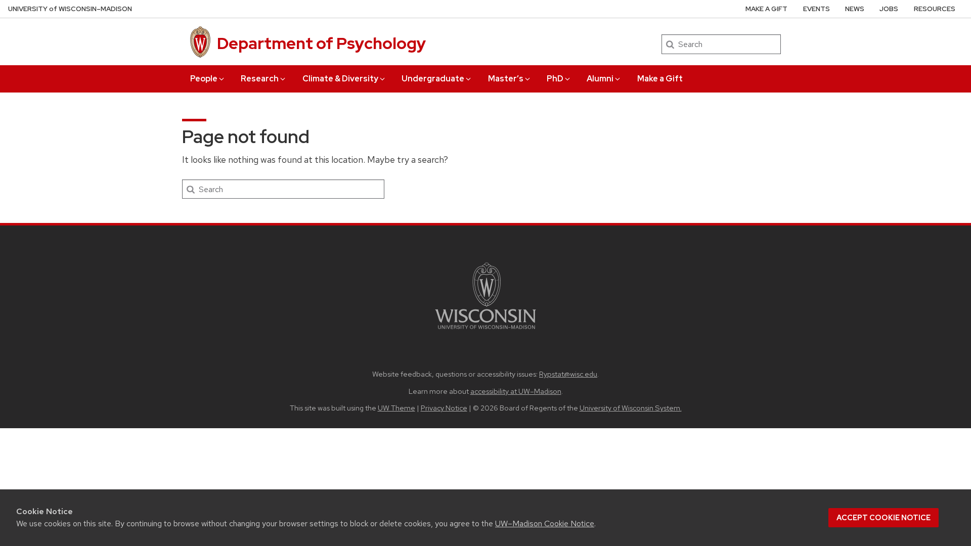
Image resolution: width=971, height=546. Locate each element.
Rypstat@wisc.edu (568, 374)
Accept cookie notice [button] (883, 518)
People (203, 78)
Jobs (888, 9)
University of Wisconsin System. (631, 408)
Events (816, 9)
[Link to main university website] (485, 331)
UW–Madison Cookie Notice (544, 523)
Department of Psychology (321, 43)
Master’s (505, 78)
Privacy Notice (444, 408)
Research (260, 78)
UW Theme (396, 408)
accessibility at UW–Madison (515, 391)
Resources (934, 9)
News (854, 9)
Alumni (600, 78)
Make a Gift (660, 78)
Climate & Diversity (340, 78)
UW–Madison (70, 9)
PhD (555, 78)
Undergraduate (433, 78)
